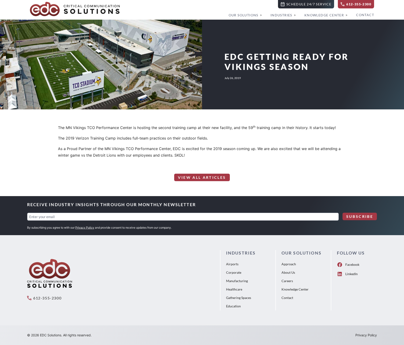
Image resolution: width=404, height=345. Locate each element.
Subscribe (359, 216)
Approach (288, 264)
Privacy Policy (84, 227)
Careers (287, 281)
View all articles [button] (202, 177)
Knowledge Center (324, 15)
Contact (365, 15)
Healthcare (234, 289)
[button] (306, 4)
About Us (288, 272)
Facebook (352, 264)
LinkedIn (351, 274)
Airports (232, 264)
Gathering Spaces (238, 298)
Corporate (233, 272)
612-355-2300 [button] (47, 298)
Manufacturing (237, 281)
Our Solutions (243, 15)
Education (233, 306)
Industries (281, 15)
